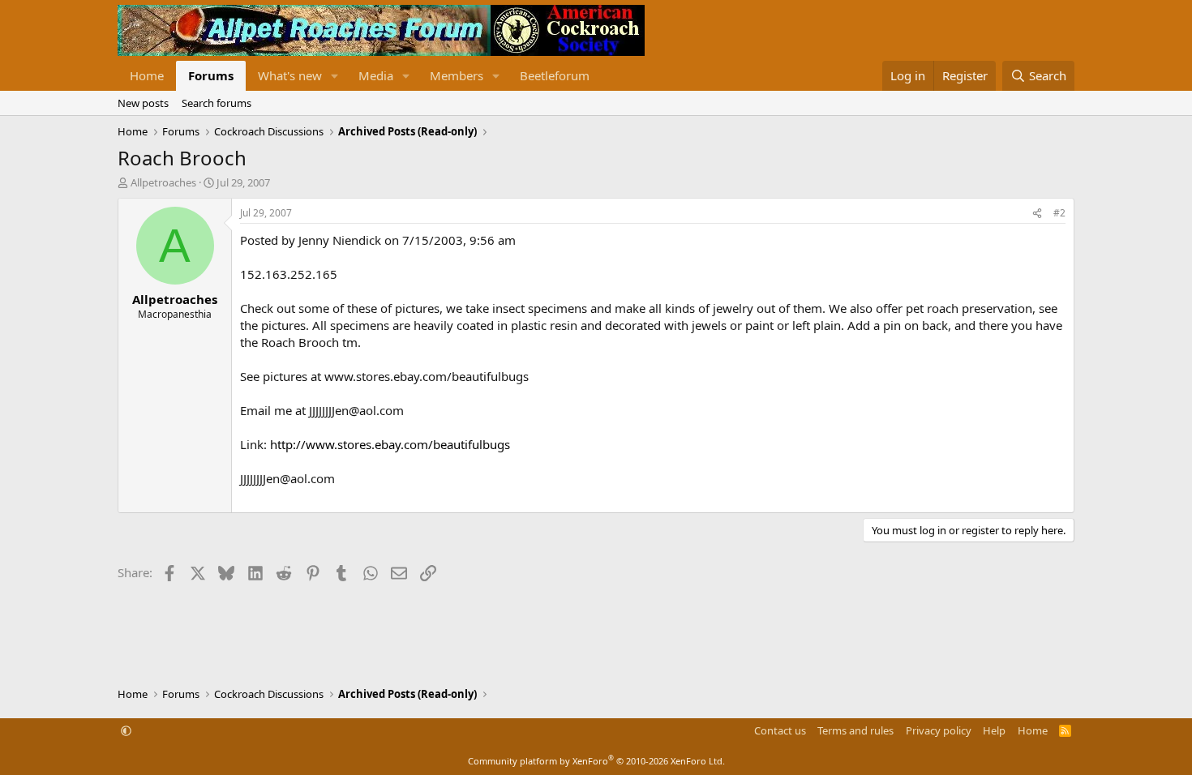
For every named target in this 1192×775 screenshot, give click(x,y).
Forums (211, 75)
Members (456, 75)
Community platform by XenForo (596, 761)
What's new (290, 75)
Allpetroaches (163, 182)
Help (994, 730)
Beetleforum (555, 75)
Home (147, 75)
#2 (1059, 213)
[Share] (1037, 213)
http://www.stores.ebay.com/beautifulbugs (390, 444)
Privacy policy (938, 730)
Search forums (216, 103)
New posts (143, 103)
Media (375, 75)
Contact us (780, 730)
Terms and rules (855, 730)
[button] (335, 76)
